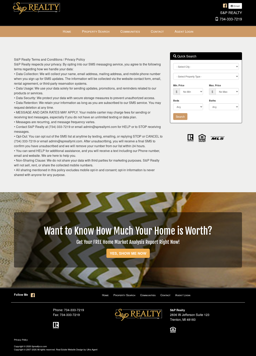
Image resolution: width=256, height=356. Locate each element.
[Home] (37, 7)
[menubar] (128, 31)
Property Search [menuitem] (96, 31)
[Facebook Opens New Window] (225, 5)
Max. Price (215, 85)
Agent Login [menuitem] (184, 31)
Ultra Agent (92, 349)
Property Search (124, 295)
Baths (212, 100)
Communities (148, 295)
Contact (165, 295)
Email (236, 6)
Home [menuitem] (67, 31)
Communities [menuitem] (130, 31)
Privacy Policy (21, 339)
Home (105, 295)
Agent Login (182, 295)
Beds (176, 100)
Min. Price (178, 85)
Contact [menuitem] (157, 31)
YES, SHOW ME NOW (128, 253)
